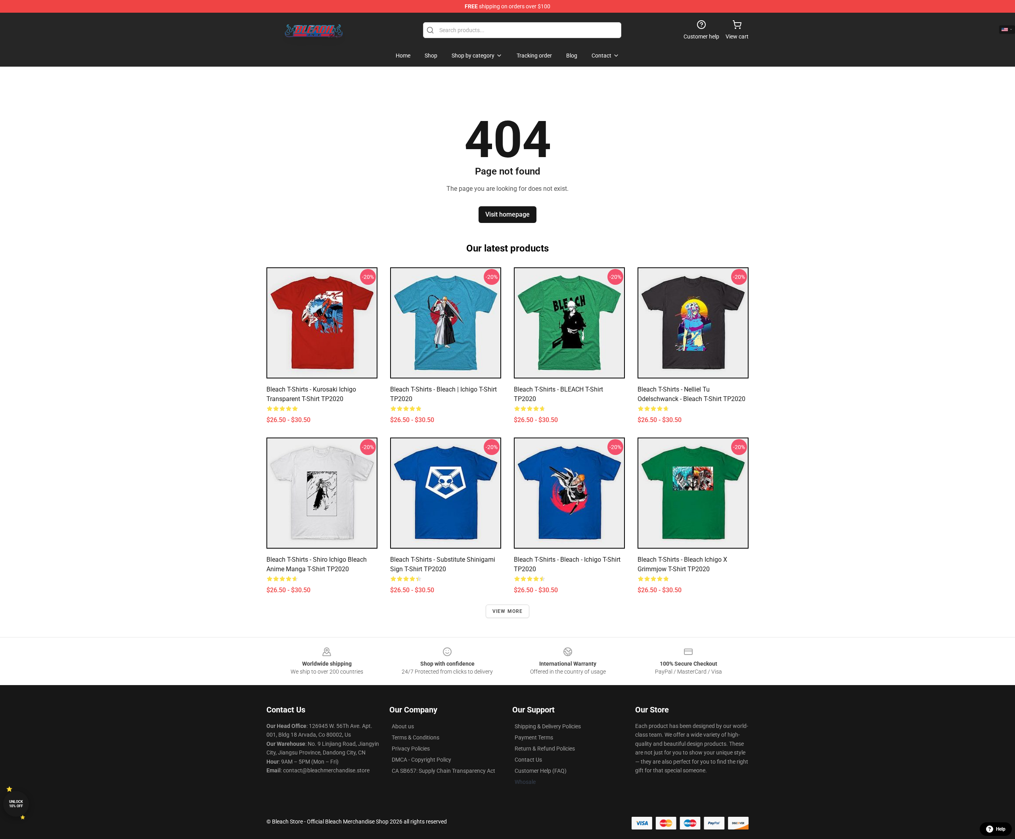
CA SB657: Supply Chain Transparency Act (443, 771)
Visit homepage (507, 214)
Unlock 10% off (16, 804)
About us (403, 726)
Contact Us (528, 759)
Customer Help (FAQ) (541, 771)
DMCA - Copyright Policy (421, 759)
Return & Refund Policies (545, 748)
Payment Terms (534, 737)
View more (507, 611)
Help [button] (1000, 829)
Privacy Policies (411, 748)
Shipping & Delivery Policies (548, 726)
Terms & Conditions (415, 737)
